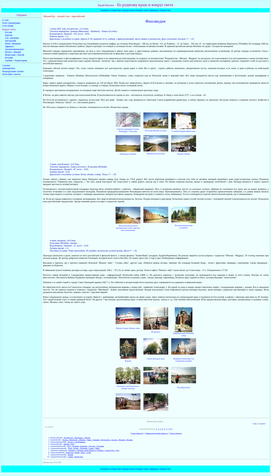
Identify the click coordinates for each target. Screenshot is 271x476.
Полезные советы (11, 74)
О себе (5, 20)
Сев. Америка (12, 38)
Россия (8, 32)
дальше (262, 424)
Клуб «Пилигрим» (11, 23)
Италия (9, 57)
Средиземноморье (14, 49)
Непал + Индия (13, 52)
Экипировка (8, 68)
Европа (8, 35)
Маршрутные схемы (13, 71)
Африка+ (9, 46)
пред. (255, 424)
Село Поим (7, 25)
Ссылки (6, 65)
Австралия (10, 40)
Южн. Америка (13, 43)
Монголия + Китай (14, 54)
